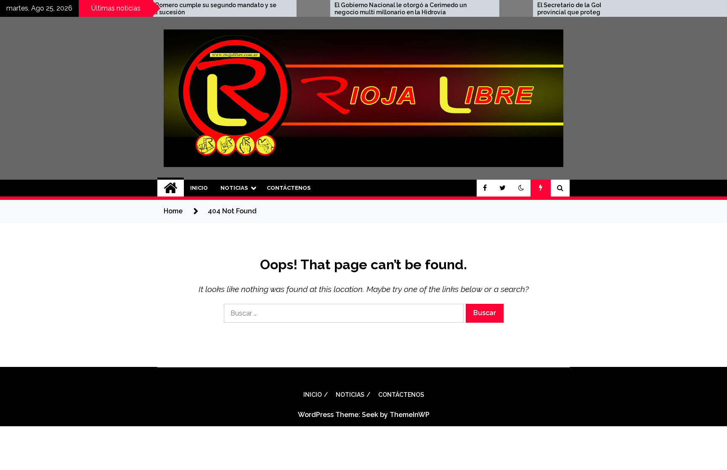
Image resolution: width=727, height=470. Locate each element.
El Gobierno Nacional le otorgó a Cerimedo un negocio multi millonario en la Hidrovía (376, 9)
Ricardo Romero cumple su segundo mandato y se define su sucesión (179, 9)
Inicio (199, 188)
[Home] (170, 188)
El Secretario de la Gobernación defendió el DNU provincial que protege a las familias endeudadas (584, 9)
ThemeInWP (410, 415)
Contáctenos (288, 188)
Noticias (234, 188)
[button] (521, 188)
